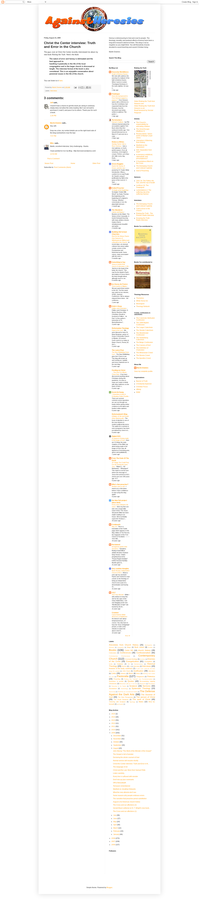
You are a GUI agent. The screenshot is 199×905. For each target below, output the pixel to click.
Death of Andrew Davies (120, 74)
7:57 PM (53, 136)
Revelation (151, 683)
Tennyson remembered (121, 786)
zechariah (120, 704)
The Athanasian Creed (144, 353)
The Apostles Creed (143, 358)
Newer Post (49, 163)
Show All (127, 635)
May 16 (114, 526)
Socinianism (113, 688)
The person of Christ (145, 697)
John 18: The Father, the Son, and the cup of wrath (145, 182)
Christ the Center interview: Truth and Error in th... (131, 764)
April (115, 825)
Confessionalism (143, 653)
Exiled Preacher (118, 188)
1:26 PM (53, 116)
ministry (123, 673)
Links (113, 673)
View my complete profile (143, 371)
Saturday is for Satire (119, 686)
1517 (114, 593)
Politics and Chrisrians (119, 308)
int (130, 666)
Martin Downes (56, 123)
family (110, 664)
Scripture (133, 686)
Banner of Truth (142, 381)
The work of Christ (141, 699)
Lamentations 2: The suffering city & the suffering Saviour (143, 192)
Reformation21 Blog (119, 414)
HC (129, 664)
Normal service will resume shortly (125, 761)
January (116, 834)
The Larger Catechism (144, 327)
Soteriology (124, 688)
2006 (113, 845)
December (117, 736)
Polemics (151, 676)
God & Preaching (142, 171)
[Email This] (79, 87)
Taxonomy (112, 691)
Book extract (139, 647)
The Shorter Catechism (144, 330)
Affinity (138, 389)
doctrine (142, 659)
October (116, 742)
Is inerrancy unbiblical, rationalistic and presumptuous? (144, 156)
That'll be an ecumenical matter (127, 691)
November (117, 739)
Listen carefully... (119, 773)
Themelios (140, 298)
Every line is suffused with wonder (125, 776)
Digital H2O (116, 436)
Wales (141, 702)
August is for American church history (126, 802)
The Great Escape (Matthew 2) (142, 130)
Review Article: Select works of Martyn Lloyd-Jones (144, 136)
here (61, 81)
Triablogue (116, 94)
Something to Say (118, 262)
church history (144, 650)
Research (143, 683)
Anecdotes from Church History (123, 645)
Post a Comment (53, 159)
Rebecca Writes (118, 142)
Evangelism (148, 661)
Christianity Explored (143, 384)
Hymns (124, 666)
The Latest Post (118, 350)
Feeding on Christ (118, 370)
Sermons (146, 686)
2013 (113, 720)
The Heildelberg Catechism (142, 339)
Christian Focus (142, 387)
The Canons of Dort (143, 345)
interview (136, 666)
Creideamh (116, 525)
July (115, 815)
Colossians (112, 653)
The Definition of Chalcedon (142, 349)
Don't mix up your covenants (123, 780)
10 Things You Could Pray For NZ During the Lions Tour (120, 464)
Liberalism (151, 671)
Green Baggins (117, 164)
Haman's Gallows (118, 122)
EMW (138, 392)
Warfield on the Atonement (141, 146)
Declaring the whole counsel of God (126, 757)
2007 (113, 841)
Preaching (117, 679)
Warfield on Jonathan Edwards (124, 789)
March (115, 828)
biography (121, 647)
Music (131, 673)
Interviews (53, 91)
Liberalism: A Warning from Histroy (144, 141)
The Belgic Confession (144, 342)
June (115, 818)
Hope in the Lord (117, 330)
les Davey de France (120, 284)
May (115, 822)
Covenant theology (131, 659)
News (138, 673)
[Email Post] (75, 87)
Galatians (120, 664)
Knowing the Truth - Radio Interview (143, 219)
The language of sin (120, 767)
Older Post (96, 163)
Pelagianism (140, 676)
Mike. (52, 143)
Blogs (129, 647)
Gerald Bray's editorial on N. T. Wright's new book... (131, 808)
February (116, 831)
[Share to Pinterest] (90, 87)
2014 (113, 717)
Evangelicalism (132, 661)
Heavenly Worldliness (120, 72)
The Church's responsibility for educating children (143, 124)
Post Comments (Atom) (62, 167)
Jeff (51, 103)
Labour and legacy (118, 212)
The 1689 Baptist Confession (142, 324)
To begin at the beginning (120, 190)
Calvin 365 (129, 650)
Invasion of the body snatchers (121, 668)
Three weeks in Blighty (119, 286)
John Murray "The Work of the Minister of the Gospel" (132, 751)
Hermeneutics (138, 664)
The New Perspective (125, 697)
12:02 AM (53, 154)
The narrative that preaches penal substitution (130, 799)
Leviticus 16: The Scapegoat (142, 186)
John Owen (126, 671)
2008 (113, 838)
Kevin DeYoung (118, 392)
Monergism (140, 304)
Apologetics (148, 645)
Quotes (131, 681)
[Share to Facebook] (87, 87)
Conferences (125, 653)
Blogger (109, 887)
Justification (138, 671)
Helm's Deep (117, 306)
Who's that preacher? (120, 484)
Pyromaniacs (117, 120)
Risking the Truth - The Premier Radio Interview (145, 214)
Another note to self (118, 486)
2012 (113, 723)
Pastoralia (122, 676)
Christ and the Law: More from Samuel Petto (129, 770)
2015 (113, 714)
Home (73, 163)
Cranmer (115, 613)
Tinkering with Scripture (117, 702)
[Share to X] (84, 87)
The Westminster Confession (142, 334)
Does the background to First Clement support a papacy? (120, 98)
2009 (113, 733)
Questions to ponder (116, 681)
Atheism (111, 647)
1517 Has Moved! (118, 594)
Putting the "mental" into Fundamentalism (138, 679)
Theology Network (143, 306)
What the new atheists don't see (124, 792)
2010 (113, 730)
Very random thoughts (120, 569)
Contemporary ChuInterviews (119, 656)
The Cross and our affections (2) (125, 805)
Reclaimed (116, 545)
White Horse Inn (142, 301)
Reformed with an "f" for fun (128, 683)
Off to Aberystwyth (119, 783)
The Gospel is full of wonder (123, 754)
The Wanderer (117, 210)
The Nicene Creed (143, 355)
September (117, 745)
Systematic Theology (141, 688)
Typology (132, 702)
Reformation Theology (120, 328)
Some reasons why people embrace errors (128, 795)
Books (112, 650)
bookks (150, 647)
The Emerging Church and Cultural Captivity (144, 167)
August (116, 748)
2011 (113, 726)
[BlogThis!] (82, 87)
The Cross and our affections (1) (125, 811)
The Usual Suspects (121, 699)
